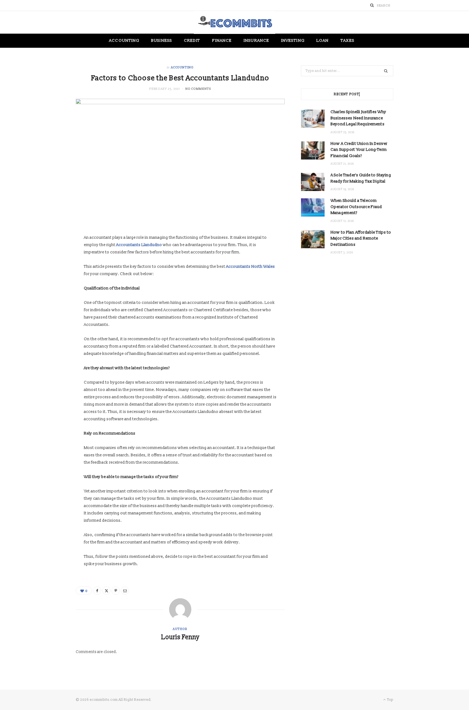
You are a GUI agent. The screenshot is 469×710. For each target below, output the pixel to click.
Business (161, 40)
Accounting (124, 40)
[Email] (125, 591)
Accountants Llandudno (139, 244)
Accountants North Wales (250, 266)
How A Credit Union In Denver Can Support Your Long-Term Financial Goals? (359, 149)
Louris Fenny (180, 637)
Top (389, 700)
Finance (222, 40)
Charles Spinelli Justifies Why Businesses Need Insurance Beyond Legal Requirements (358, 118)
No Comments (198, 89)
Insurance (256, 40)
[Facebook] (97, 591)
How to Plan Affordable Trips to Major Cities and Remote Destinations (361, 238)
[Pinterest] (116, 591)
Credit (192, 40)
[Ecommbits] (234, 22)
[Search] (372, 5)
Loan (322, 40)
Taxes (347, 40)
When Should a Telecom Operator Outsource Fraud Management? (356, 206)
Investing (293, 40)
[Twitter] (106, 591)
